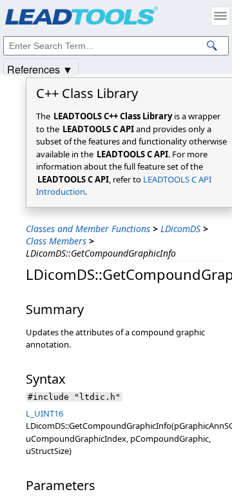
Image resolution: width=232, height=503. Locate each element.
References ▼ (40, 68)
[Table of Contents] (220, 16)
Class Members (56, 241)
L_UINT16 (44, 413)
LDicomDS (180, 228)
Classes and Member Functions (88, 228)
